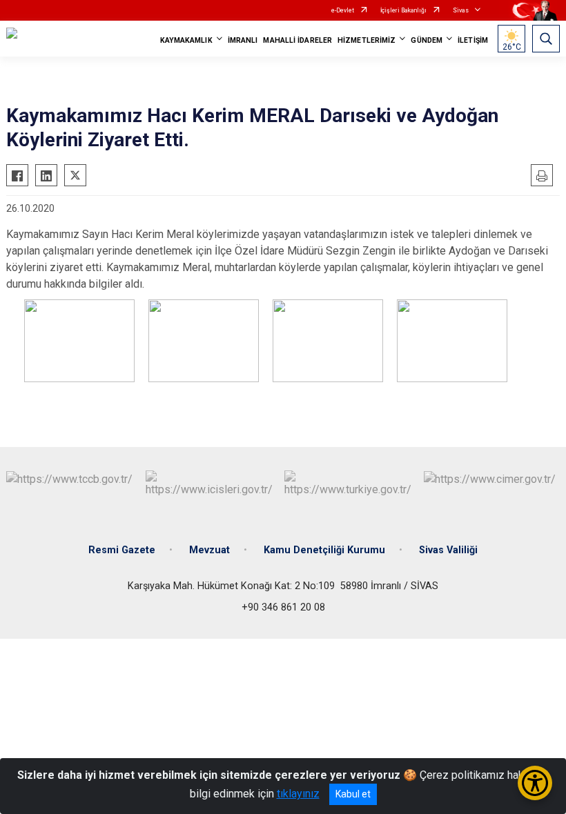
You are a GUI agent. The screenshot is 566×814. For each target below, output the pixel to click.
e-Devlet (342, 10)
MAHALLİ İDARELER (297, 40)
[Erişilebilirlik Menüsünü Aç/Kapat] (535, 783)
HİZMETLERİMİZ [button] (367, 40)
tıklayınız (298, 793)
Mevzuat (209, 550)
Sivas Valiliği (448, 550)
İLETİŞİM (473, 40)
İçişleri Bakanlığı (403, 10)
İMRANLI (243, 40)
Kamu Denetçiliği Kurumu (324, 550)
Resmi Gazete (121, 550)
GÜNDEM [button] (426, 40)
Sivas (461, 10)
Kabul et (353, 794)
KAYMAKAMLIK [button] (186, 40)
